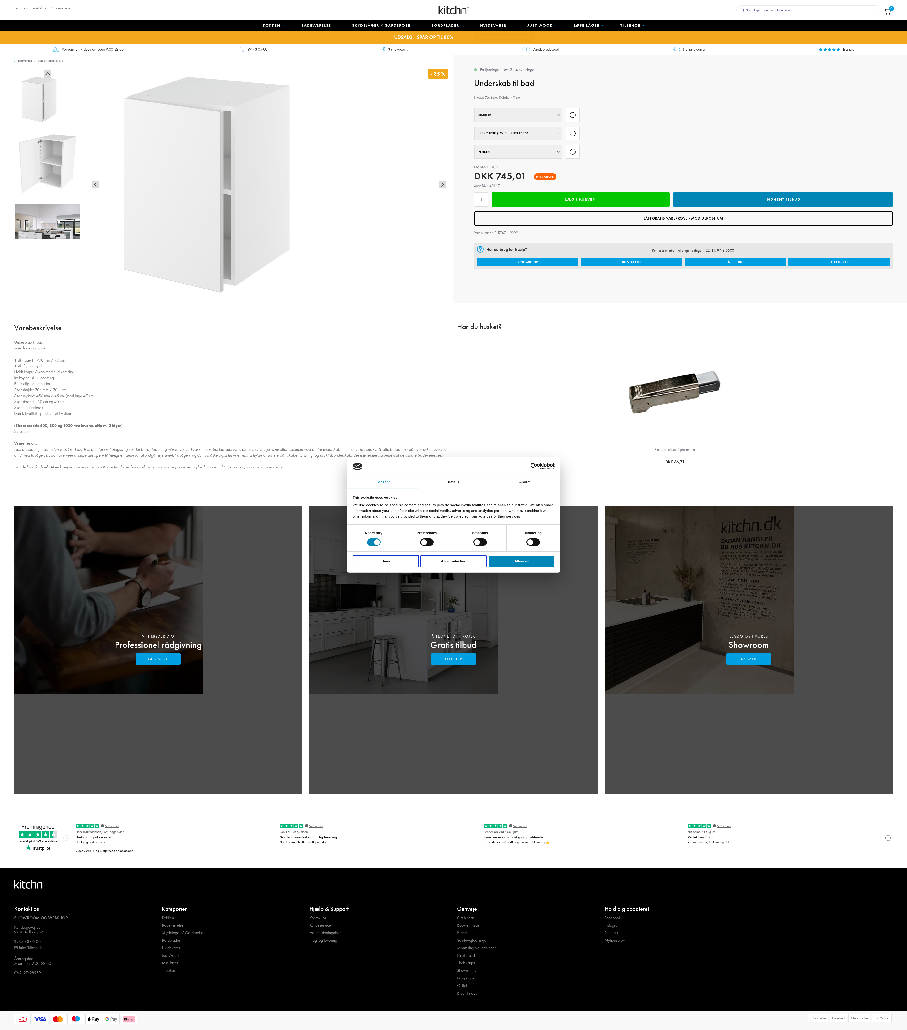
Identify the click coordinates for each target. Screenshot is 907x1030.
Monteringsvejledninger (476, 947)
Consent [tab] (383, 482)
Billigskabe (818, 1018)
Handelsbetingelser (325, 932)
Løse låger (170, 963)
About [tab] (524, 482)
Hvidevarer (171, 947)
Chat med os (839, 262)
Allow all (521, 561)
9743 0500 (725, 250)
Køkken (168, 917)
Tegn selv (21, 7)
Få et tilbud (39, 7)
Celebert (838, 1018)
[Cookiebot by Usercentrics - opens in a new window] (534, 466)
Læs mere (158, 658)
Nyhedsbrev (615, 940)
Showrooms (466, 970)
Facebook (613, 917)
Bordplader (171, 940)
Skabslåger (466, 963)
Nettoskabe (859, 1018)
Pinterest (611, 932)
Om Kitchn (465, 917)
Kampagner (466, 978)
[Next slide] (47, 231)
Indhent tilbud (783, 199)
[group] (47, 99)
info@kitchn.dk (31, 947)
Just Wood (170, 955)
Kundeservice (60, 7)
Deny (385, 561)
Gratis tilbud (453, 645)
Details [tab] (453, 482)
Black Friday (467, 993)
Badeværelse (173, 925)
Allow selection (453, 561)
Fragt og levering (323, 940)
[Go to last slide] (47, 74)
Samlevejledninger (472, 940)
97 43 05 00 (257, 49)
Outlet (462, 985)
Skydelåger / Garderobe (182, 932)
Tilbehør (168, 970)
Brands (462, 932)
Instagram (612, 925)
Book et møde (468, 925)
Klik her (453, 658)
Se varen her (24, 431)
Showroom (748, 645)
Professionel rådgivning (158, 645)
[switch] (427, 542)
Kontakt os (631, 262)
